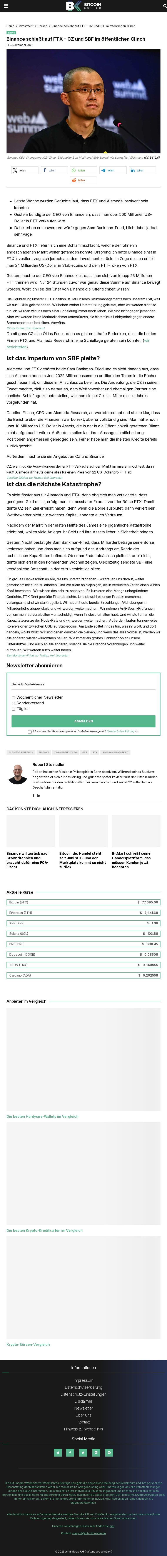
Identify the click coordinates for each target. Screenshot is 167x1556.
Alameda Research (21, 752)
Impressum (83, 1380)
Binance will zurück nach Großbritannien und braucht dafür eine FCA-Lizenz (28, 860)
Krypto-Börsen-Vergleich (28, 1344)
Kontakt (83, 1422)
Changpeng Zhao (66, 752)
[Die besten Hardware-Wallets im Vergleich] (83, 1059)
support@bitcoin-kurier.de (89, 1533)
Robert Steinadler (49, 764)
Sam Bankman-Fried (115, 752)
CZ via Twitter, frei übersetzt (26, 328)
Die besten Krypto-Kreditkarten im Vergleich (45, 1230)
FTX (95, 752)
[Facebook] (70, 1453)
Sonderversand (29, 703)
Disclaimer (83, 1401)
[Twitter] (83, 1453)
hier (112, 1526)
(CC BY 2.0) (152, 157)
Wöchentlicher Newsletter (39, 697)
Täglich (22, 708)
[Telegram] (58, 1453)
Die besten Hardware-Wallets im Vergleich (42, 1116)
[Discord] (96, 1453)
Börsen (11, 32)
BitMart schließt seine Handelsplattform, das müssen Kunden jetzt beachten (131, 860)
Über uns (84, 1415)
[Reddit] (109, 1453)
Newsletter (83, 1408)
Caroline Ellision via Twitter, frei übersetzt (34, 477)
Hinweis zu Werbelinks (83, 1429)
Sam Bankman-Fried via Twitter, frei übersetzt (37, 655)
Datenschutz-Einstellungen (83, 1394)
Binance (44, 752)
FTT (84, 752)
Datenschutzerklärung (120, 731)
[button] (24, 170)
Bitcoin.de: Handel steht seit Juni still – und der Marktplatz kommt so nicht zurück (82, 860)
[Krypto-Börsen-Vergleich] (83, 1287)
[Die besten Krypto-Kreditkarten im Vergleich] (83, 1173)
